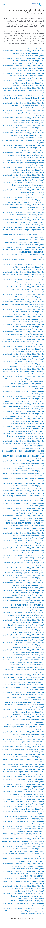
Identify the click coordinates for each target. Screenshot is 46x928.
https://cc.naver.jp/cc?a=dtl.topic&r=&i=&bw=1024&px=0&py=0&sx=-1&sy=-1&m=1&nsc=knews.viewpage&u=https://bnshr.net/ (23, 88)
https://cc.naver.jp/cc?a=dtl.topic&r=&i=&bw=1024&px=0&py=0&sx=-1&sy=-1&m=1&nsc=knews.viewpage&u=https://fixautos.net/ (23, 110)
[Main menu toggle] (4, 4)
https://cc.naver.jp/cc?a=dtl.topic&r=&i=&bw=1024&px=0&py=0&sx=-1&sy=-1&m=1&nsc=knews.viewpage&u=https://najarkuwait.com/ (23, 746)
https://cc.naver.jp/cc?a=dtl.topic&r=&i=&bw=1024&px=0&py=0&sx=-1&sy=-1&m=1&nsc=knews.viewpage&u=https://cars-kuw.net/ (23, 103)
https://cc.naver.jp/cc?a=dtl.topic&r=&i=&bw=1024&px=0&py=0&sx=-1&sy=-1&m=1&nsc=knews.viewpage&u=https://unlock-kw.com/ (23, 145)
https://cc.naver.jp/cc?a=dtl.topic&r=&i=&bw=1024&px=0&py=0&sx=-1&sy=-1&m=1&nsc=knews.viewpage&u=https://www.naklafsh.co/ (23, 301)
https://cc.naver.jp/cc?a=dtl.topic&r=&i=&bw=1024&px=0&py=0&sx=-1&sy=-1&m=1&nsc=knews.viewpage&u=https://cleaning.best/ (23, 339)
